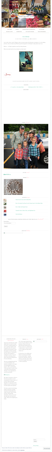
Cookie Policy (22, 450)
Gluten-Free (41, 29)
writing (37, 81)
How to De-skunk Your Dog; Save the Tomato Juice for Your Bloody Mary (29, 203)
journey (30, 81)
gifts (28, 81)
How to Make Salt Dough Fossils (21, 206)
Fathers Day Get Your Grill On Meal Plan (23, 199)
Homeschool (19, 31)
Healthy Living (9, 31)
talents (34, 81)
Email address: (6, 221)
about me (24, 81)
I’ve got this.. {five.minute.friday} (17, 87)
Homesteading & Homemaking (29, 29)
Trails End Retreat (42, 31)
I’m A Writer (26, 36)
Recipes (17, 29)
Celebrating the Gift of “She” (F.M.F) (35, 87)
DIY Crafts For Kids (30, 31)
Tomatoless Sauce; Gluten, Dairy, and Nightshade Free (25, 210)
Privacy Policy (36, 445)
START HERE (9, 29)
